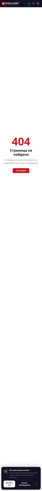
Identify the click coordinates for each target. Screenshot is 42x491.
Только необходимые (24, 484)
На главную (21, 170)
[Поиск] (33, 4)
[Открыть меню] (38, 3)
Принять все (9, 484)
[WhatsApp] (29, 4)
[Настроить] (36, 484)
